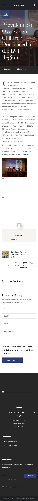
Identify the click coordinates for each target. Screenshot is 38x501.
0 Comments (21, 69)
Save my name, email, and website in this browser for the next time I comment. (18, 350)
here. (26, 154)
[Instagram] (11, 450)
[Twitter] (7, 450)
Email (4, 475)
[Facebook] (2, 450)
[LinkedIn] (15, 450)
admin (8, 69)
